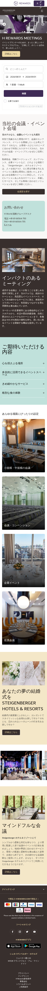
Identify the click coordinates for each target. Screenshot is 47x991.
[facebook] (12, 931)
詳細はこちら (11, 54)
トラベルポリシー (23, 984)
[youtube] (34, 931)
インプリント (23, 976)
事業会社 (23, 981)
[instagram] (19, 931)
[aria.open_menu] (42, 11)
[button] (21, 765)
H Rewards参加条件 (23, 978)
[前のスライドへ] (4, 24)
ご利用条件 (23, 987)
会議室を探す (23, 191)
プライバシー (23, 973)
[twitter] (27, 931)
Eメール (8, 224)
